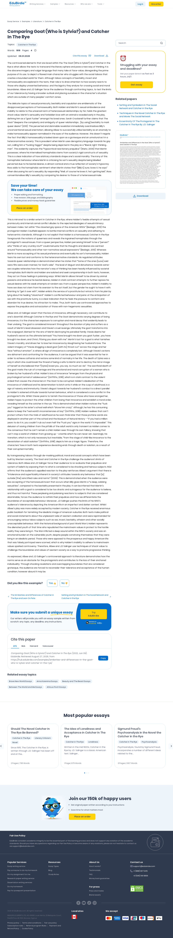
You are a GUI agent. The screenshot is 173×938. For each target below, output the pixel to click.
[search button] (161, 43)
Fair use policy (50, 923)
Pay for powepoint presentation (21, 890)
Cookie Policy (27, 928)
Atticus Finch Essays (56, 687)
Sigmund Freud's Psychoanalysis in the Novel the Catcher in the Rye (139, 732)
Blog (50, 870)
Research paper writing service (20, 878)
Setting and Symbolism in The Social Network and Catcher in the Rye (84, 597)
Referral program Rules (36, 926)
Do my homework (15, 886)
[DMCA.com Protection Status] (137, 888)
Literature (37, 21)
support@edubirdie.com (144, 866)
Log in (140, 4)
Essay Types (53, 866)
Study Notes (53, 874)
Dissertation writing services (19, 882)
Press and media (96, 891)
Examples (26, 21)
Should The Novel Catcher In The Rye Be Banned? (30, 730)
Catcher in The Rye (53, 21)
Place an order (24, 208)
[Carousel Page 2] (86, 772)
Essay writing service (16, 866)
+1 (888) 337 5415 (140, 871)
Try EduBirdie (93, 614)
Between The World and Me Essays (25, 687)
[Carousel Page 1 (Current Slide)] (84, 772)
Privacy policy (13, 923)
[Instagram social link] (95, 903)
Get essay (136, 84)
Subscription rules (15, 926)
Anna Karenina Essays (47, 681)
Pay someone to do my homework (22, 870)
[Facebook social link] (78, 903)
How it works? (95, 866)
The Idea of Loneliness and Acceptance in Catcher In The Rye (85, 732)
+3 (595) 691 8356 (140, 876)
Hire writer (156, 4)
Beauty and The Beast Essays (76, 681)
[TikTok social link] (89, 903)
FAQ (90, 874)
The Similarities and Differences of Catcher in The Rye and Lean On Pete (32, 597)
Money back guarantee (99, 878)
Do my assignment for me (18, 874)
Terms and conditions (31, 923)
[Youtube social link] (84, 903)
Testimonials (94, 870)
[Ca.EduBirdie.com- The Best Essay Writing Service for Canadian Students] (74, 917)
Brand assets (95, 895)
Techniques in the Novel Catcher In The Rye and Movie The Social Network (142, 115)
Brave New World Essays (20, 681)
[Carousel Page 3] (88, 772)
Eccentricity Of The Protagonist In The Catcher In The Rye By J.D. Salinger (139, 123)
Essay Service (13, 21)
